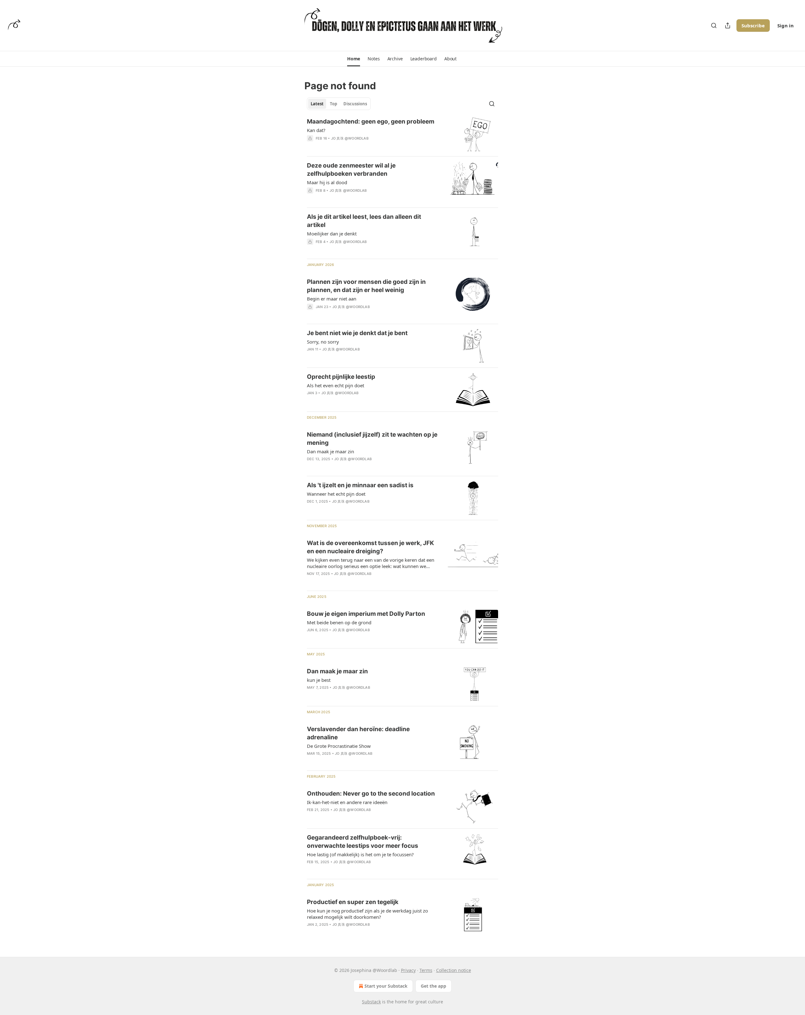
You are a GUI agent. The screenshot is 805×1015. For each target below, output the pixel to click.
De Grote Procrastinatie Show (339, 746)
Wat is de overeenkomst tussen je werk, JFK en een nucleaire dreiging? (370, 547)
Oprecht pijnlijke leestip (341, 376)
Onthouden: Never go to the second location (371, 793)
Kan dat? (316, 130)
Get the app (433, 986)
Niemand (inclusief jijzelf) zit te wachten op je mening (372, 438)
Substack (371, 1002)
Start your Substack (386, 986)
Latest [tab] (317, 104)
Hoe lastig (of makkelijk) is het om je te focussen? (360, 854)
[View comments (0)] (354, 146)
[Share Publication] (727, 25)
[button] (353, 58)
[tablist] (339, 103)
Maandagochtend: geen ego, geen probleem (370, 121)
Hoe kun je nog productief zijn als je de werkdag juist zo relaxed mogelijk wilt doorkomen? (367, 913)
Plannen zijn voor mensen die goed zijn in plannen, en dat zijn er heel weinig (366, 286)
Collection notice (453, 970)
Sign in (785, 25)
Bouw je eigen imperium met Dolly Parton (366, 613)
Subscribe (753, 25)
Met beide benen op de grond (339, 622)
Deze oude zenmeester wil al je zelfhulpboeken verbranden (351, 169)
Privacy (408, 970)
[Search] (714, 25)
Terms (425, 970)
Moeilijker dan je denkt (332, 233)
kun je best (318, 680)
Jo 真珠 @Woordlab (350, 138)
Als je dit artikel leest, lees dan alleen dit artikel (364, 221)
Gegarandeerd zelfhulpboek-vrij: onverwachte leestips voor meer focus (362, 841)
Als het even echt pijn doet (335, 385)
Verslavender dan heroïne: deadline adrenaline (358, 733)
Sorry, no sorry (323, 342)
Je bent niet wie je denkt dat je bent (357, 333)
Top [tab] (333, 104)
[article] (402, 134)
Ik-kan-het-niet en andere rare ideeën (347, 802)
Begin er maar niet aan (331, 298)
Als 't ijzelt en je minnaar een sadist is (360, 485)
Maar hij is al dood (327, 182)
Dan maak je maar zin (330, 451)
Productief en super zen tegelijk (352, 902)
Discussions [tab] (355, 104)
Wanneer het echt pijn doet (336, 494)
